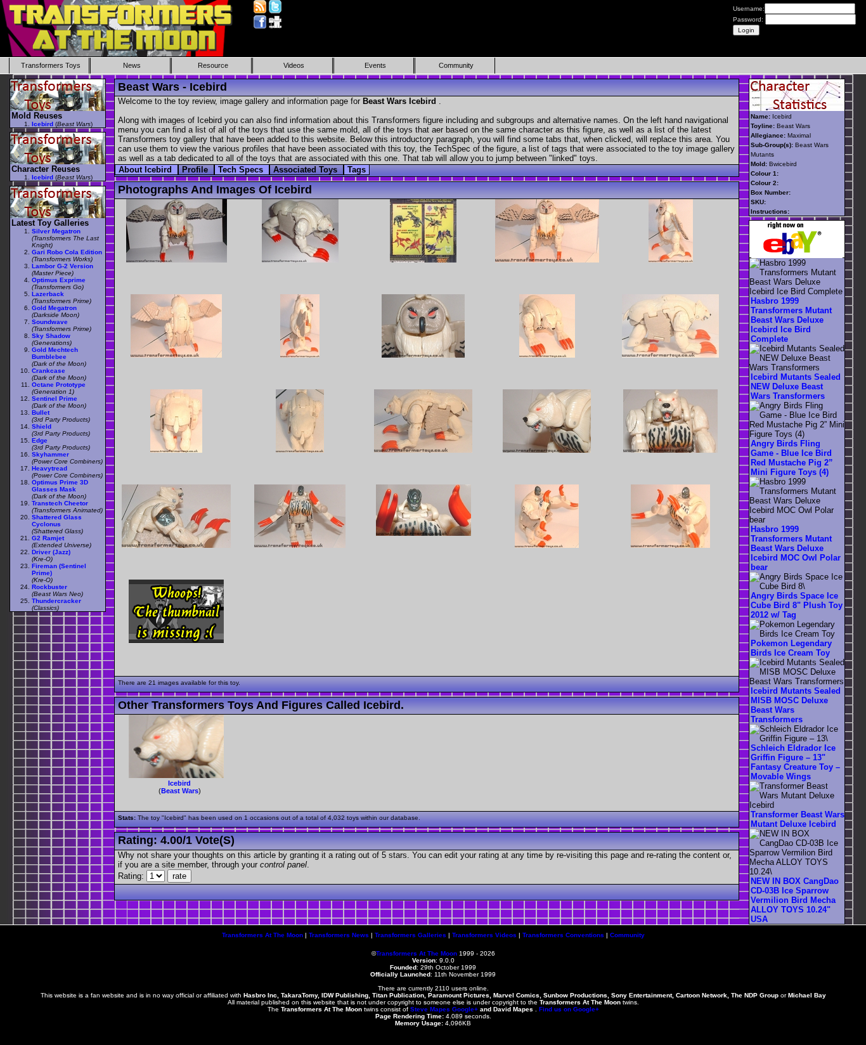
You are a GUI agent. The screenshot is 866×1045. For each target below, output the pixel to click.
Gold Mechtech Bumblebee (55, 353)
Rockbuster (49, 586)
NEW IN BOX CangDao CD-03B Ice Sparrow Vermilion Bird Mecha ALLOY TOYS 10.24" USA (795, 900)
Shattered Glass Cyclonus (57, 521)
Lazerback (48, 293)
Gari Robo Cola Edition (67, 252)
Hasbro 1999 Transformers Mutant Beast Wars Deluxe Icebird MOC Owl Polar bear (796, 548)
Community (456, 65)
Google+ (465, 1009)
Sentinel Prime (54, 398)
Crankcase (48, 370)
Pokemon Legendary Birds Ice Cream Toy (791, 648)
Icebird (179, 783)
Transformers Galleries (410, 934)
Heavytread (49, 468)
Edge (40, 440)
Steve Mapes (430, 1009)
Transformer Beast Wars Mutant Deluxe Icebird (797, 819)
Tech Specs (242, 169)
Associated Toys (306, 169)
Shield (41, 426)
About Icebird (146, 169)
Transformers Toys (51, 65)
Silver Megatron (56, 231)
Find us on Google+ (569, 1009)
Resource (213, 65)
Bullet (40, 412)
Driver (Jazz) (51, 551)
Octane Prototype (59, 384)
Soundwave (50, 321)
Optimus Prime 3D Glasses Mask (60, 486)
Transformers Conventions (563, 934)
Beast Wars (179, 791)
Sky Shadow (51, 335)
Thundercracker (56, 600)
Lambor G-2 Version (62, 266)
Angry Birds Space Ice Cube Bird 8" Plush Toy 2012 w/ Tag (797, 605)
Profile (196, 169)
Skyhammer (50, 454)
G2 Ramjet (48, 538)
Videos (293, 65)
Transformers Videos (484, 934)
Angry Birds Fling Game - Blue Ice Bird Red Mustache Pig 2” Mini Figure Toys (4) (792, 458)
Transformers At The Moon (262, 934)
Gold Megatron (54, 307)
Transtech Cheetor (60, 503)
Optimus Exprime (59, 279)
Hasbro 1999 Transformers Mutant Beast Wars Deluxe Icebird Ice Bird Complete (791, 320)
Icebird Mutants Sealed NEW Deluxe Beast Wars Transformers (796, 386)
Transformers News (339, 934)
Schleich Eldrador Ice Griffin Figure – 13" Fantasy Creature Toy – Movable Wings (795, 762)
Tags (356, 169)
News (132, 65)
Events (375, 65)
